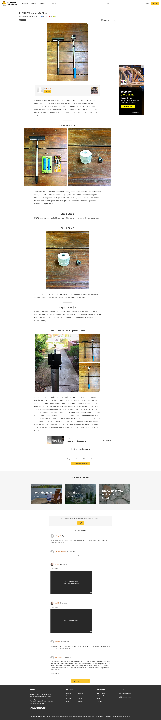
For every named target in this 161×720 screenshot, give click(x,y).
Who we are (100, 704)
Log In (146, 3)
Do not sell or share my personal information (97, 716)
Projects (25, 3)
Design (68, 698)
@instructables (126, 693)
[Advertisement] (131, 90)
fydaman (24, 16)
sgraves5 (57, 642)
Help (98, 698)
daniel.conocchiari (60, 552)
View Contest (106, 440)
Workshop (69, 696)
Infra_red (58, 536)
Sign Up (154, 3)
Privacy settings (76, 716)
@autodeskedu (126, 697)
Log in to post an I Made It (80, 464)
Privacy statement (64, 716)
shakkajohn (58, 657)
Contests (33, 3)
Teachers (42, 3)
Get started (100, 696)
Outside (31, 16)
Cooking (80, 693)
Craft (67, 701)
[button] (114, 20)
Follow (48, 91)
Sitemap (99, 701)
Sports (37, 16)
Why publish (101, 693)
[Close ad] (142, 66)
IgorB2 (57, 564)
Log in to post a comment (80, 681)
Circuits (68, 693)
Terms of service (52, 716)
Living (80, 696)
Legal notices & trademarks (121, 716)
